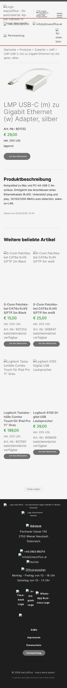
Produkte (25, 49)
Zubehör (40, 49)
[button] (17, 156)
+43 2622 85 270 (18, 24)
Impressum (34, 637)
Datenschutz (34, 645)
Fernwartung (16, 35)
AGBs (34, 629)
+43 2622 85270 (34, 551)
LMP (52, 49)
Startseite (10, 49)
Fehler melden (33, 489)
